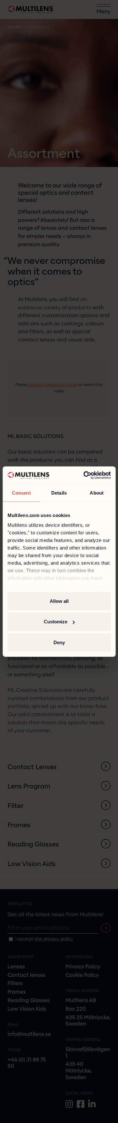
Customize (55, 621)
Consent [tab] (21, 492)
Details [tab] (59, 492)
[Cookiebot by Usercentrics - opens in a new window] (84, 475)
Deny (59, 642)
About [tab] (97, 492)
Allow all (59, 600)
